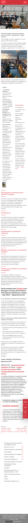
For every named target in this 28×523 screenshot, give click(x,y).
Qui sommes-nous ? (9, 447)
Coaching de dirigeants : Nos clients (13, 461)
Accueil (3, 7)
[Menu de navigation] (25, 2)
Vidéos (6, 476)
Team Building (7, 452)
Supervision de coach (13, 23)
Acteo (2, 79)
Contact (6, 478)
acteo (5, 20)
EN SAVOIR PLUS (17, 521)
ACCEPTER (9, 521)
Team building (21, 23)
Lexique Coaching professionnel (12, 474)
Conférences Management (10, 459)
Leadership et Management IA (11, 481)
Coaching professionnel (12, 21)
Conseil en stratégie (9, 457)
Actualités (8, 7)
